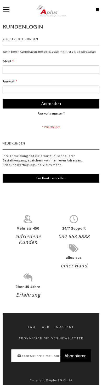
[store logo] (51, 11)
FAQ (32, 327)
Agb (46, 327)
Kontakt (65, 327)
